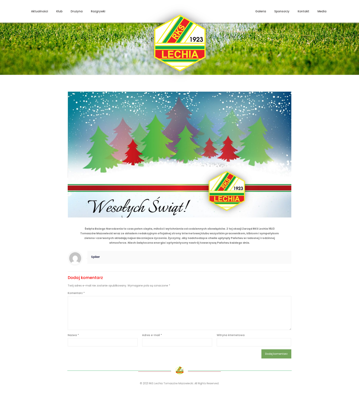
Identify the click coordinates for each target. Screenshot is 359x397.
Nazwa (73, 335)
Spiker (95, 257)
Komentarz (76, 293)
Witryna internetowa (231, 335)
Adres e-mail (152, 335)
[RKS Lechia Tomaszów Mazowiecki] (179, 43)
